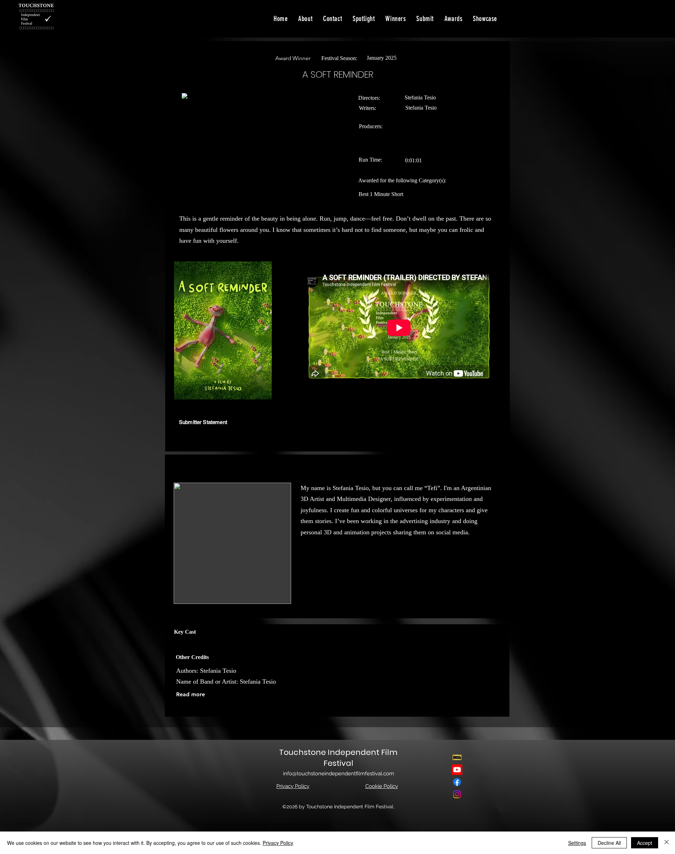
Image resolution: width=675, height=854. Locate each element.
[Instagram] (457, 794)
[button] (485, 18)
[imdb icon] (457, 757)
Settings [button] (577, 842)
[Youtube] (457, 769)
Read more (190, 694)
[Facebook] (457, 782)
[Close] (666, 842)
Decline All (609, 842)
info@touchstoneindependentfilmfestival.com (338, 773)
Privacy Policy (278, 842)
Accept (644, 842)
